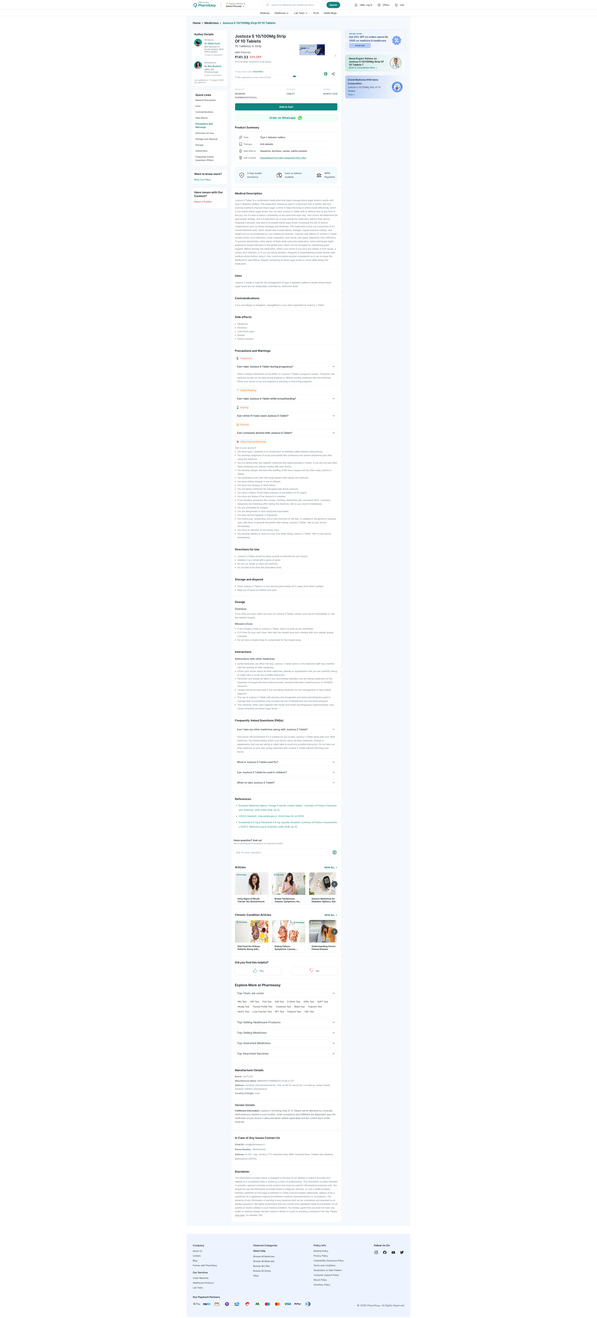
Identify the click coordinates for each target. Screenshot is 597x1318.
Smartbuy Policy (322, 1284)
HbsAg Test (243, 1006)
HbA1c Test (243, 1011)
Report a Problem (203, 201)
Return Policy (320, 1279)
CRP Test (254, 1001)
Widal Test (299, 1006)
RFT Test (279, 1011)
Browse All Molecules (263, 1261)
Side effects (201, 117)
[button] (301, 5)
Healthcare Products (203, 1282)
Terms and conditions (324, 1265)
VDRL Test (308, 1001)
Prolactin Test (294, 1011)
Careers (197, 1255)
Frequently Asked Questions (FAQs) (204, 158)
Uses (198, 106)
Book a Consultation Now (362, 67)
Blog (195, 1260)
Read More (258, 71)
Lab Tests (299, 13)
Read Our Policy (202, 179)
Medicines (211, 23)
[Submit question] (334, 852)
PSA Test (267, 1001)
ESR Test (279, 1001)
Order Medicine (200, 1278)
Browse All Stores (262, 1270)
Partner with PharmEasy (205, 1265)
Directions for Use (204, 133)
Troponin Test (315, 1006)
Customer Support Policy (326, 1275)
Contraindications (204, 112)
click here (240, 1215)
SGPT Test (322, 1001)
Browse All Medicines (264, 1256)
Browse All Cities (261, 1266)
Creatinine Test (283, 1006)
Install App (360, 45)
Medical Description (205, 100)
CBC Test (309, 1011)
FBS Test (242, 1001)
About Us (197, 1251)
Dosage (199, 145)
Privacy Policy (321, 1255)
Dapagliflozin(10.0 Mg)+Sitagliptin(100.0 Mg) (283, 157)
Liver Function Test (262, 1011)
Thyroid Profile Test (262, 1006)
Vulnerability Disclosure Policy (329, 1260)
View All (329, 867)
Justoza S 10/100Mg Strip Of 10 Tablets (248, 23)
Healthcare (280, 13)
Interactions (201, 150)
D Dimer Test (293, 1001)
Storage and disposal (206, 139)
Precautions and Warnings (204, 125)
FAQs (256, 1275)
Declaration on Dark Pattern (328, 1270)
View (350, 94)
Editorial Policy (321, 1251)
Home (197, 23)
